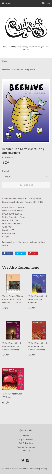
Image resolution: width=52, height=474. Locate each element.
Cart (47, 3)
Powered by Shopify (38, 468)
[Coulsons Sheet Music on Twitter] (22, 461)
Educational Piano (17, 217)
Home (4, 61)
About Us (26, 450)
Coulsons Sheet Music (18, 468)
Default (5, 171)
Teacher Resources (26, 447)
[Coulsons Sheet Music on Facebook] (27, 461)
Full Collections (26, 443)
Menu (8, 3)
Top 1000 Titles (26, 439)
